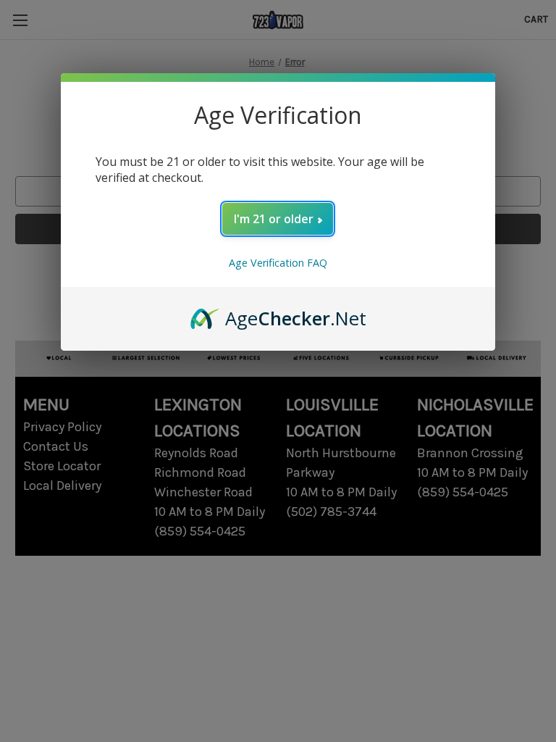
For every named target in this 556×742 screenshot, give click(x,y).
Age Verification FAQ (278, 263)
